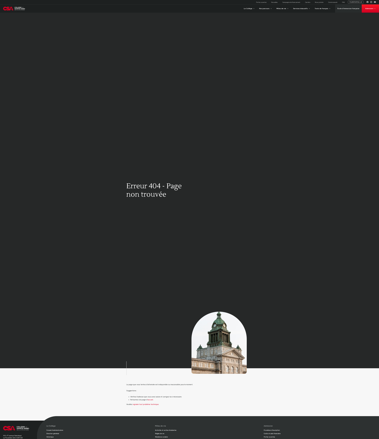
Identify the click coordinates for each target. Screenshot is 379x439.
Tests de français (321, 8)
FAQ (343, 2)
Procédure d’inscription (272, 430)
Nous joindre (319, 2)
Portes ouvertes (261, 2)
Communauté (332, 2)
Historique (50, 437)
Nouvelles (274, 2)
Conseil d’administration (54, 430)
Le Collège (248, 8)
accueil (150, 400)
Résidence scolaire (161, 437)
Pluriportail (355, 2)
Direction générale (52, 433)
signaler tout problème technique (146, 404)
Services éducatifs (300, 8)
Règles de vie (159, 433)
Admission (369, 8)
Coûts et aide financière (272, 433)
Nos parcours (264, 8)
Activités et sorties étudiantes (165, 430)
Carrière (307, 2)
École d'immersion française (348, 8)
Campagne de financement (291, 2)
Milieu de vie (281, 8)
